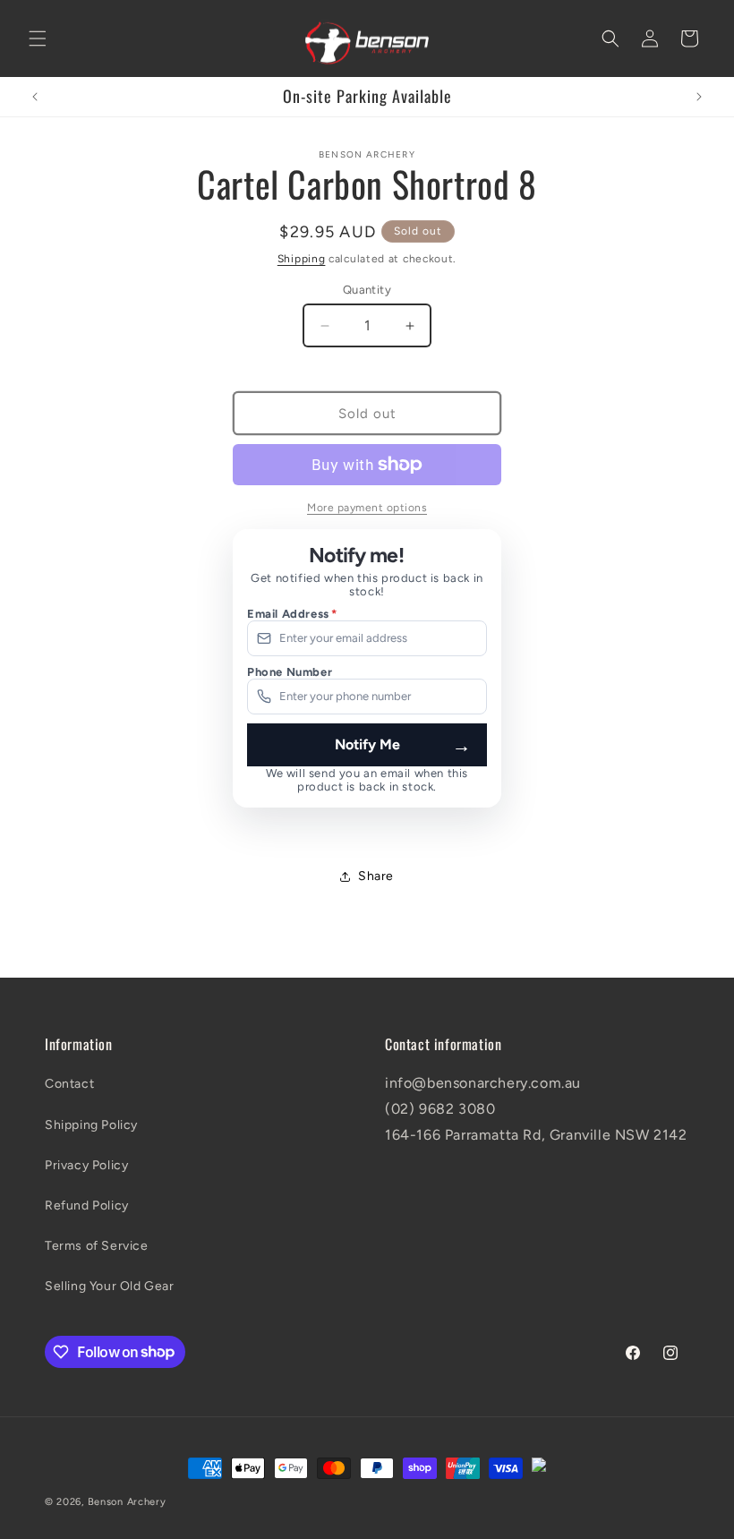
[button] (37, 38)
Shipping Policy (91, 1125)
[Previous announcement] (35, 96)
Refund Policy (87, 1205)
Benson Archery (127, 1502)
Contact (69, 1083)
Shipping (301, 258)
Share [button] (376, 876)
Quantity (367, 289)
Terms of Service (97, 1245)
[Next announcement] (699, 96)
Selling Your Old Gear (110, 1286)
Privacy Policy (86, 1165)
